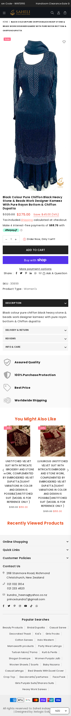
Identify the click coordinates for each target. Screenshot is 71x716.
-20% (8, 428)
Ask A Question (56, 273)
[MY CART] (65, 12)
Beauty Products (13, 627)
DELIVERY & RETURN (17, 330)
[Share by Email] (40, 273)
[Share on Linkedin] (30, 273)
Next (68, 470)
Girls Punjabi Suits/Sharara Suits (34, 683)
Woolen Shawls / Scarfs (24, 664)
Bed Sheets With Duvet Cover (46, 670)
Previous (3, 470)
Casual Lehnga (14, 670)
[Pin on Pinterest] (26, 273)
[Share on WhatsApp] (35, 273)
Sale (7, 39)
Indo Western (46, 640)
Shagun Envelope (20, 658)
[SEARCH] (52, 12)
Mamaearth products (20, 646)
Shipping (27, 220)
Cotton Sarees (24, 640)
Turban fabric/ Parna (25, 652)
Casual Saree (58, 627)
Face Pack (59, 677)
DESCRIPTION (13, 302)
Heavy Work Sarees (34, 689)
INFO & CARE (13, 346)
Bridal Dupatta (36, 627)
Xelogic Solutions (45, 711)
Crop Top (9, 677)
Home (5, 22)
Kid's (38, 633)
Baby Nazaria (51, 664)
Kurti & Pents (49, 652)
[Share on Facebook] (16, 273)
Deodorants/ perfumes (34, 677)
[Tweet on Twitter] (21, 273)
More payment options (35, 269)
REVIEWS (10, 338)
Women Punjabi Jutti (47, 658)
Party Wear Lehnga (50, 646)
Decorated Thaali (20, 633)
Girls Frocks (53, 633)
